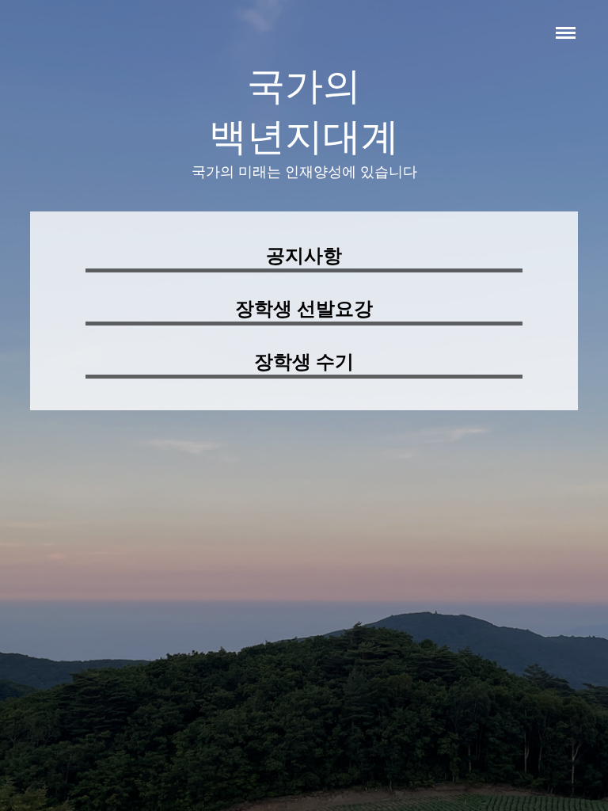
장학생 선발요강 (304, 309)
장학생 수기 (304, 362)
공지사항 (304, 256)
